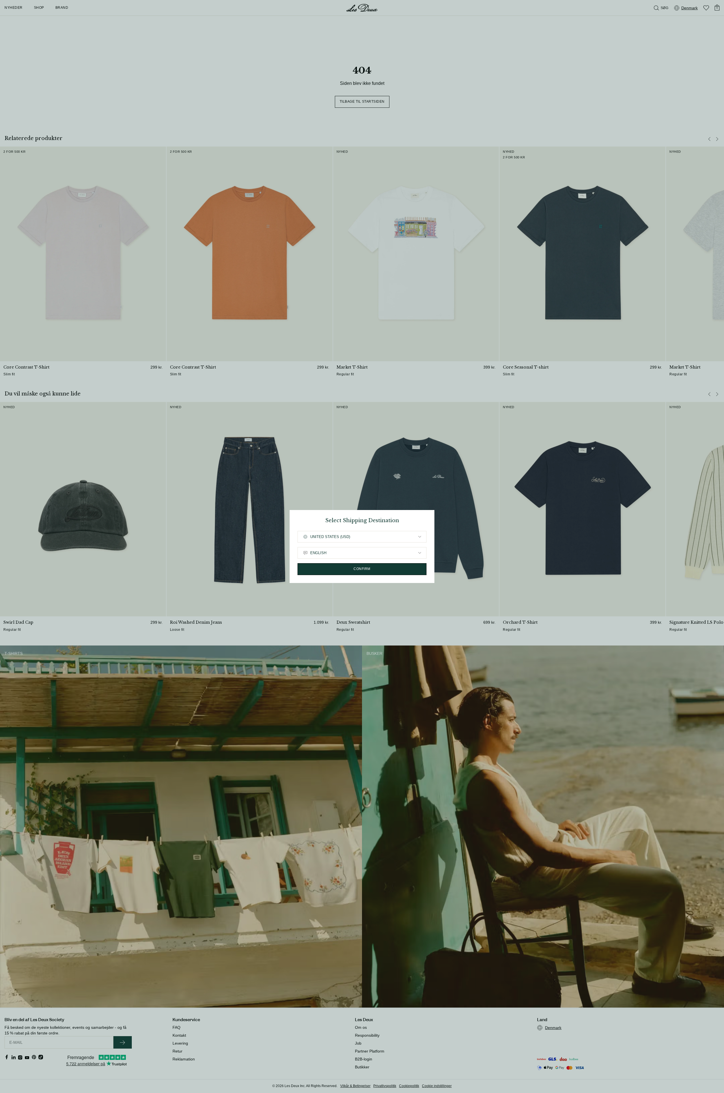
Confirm (362, 569)
